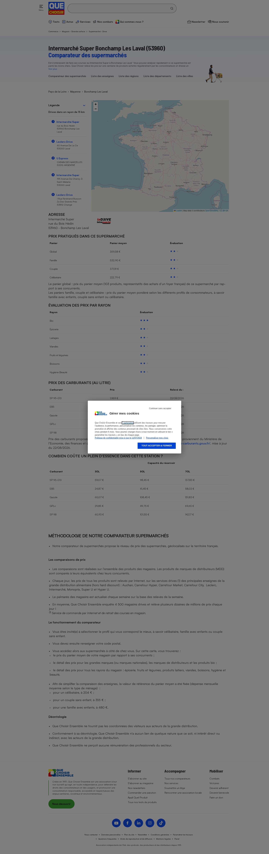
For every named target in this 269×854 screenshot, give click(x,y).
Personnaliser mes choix (157, 438)
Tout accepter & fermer (157, 445)
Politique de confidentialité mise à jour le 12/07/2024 (118, 438)
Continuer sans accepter (160, 408)
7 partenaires (128, 423)
